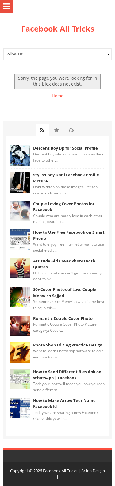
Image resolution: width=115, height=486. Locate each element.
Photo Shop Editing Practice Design (67, 345)
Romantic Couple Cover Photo (63, 318)
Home (57, 95)
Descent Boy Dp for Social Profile (65, 148)
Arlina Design (93, 470)
